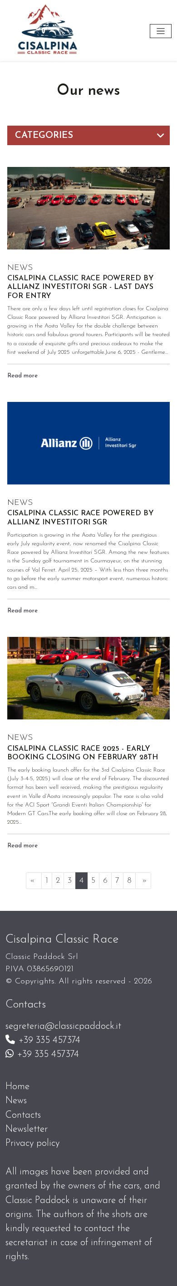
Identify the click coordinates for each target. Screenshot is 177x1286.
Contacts (23, 1115)
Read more (22, 376)
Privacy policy (32, 1143)
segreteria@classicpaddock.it (63, 1026)
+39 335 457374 (49, 1040)
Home (17, 1086)
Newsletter (26, 1129)
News (16, 1100)
